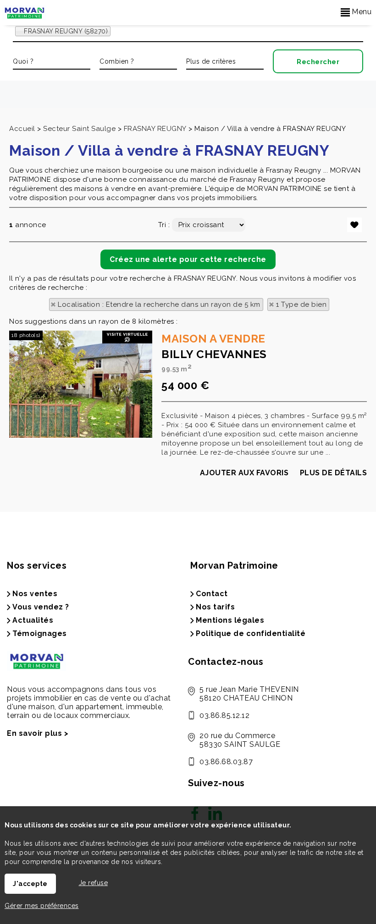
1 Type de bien (301, 304)
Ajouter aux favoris (244, 472)
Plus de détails (333, 472)
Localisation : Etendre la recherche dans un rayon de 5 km (159, 304)
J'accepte (30, 883)
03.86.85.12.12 (224, 715)
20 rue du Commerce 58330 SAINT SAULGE (239, 740)
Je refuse (93, 882)
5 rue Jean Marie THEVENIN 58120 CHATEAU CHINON (249, 693)
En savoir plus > (37, 733)
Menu (361, 11)
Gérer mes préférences (42, 905)
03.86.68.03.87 (226, 761)
